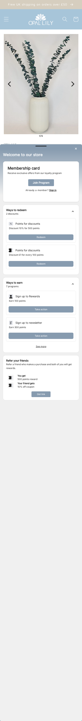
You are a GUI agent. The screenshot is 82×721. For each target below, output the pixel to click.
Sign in (52, 190)
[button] (41, 212)
